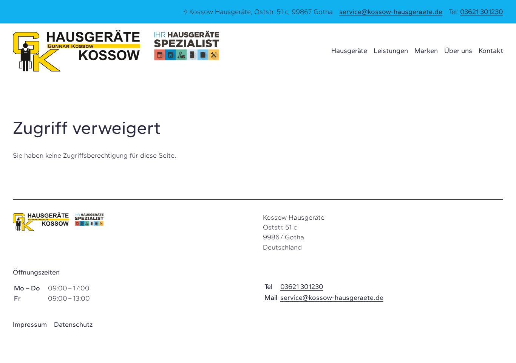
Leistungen (391, 51)
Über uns (458, 51)
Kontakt (491, 51)
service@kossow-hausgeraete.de (390, 12)
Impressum (30, 324)
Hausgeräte (349, 51)
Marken (426, 51)
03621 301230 (481, 12)
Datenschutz (73, 324)
